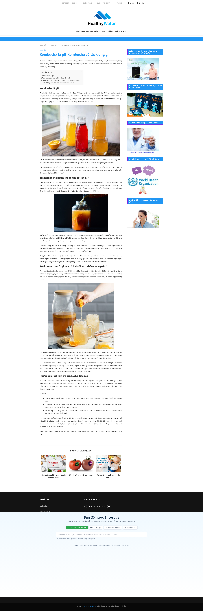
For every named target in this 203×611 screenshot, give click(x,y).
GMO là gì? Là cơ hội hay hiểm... (81, 475)
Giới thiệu (65, 3)
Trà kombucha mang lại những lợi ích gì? (56, 78)
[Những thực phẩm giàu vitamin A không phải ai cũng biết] (53, 463)
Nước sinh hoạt (103, 3)
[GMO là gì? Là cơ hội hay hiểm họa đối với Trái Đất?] (81, 463)
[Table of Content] (80, 72)
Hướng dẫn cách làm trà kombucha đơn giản (60, 83)
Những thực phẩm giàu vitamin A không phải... (53, 476)
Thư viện (118, 3)
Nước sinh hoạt (45, 511)
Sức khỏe (76, 3)
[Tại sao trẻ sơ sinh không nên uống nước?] (108, 463)
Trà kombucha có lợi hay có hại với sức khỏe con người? (61, 80)
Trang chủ (43, 45)
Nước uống (87, 3)
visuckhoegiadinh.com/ (101, 608)
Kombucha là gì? (48, 76)
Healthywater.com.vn (89, 606)
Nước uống (44, 506)
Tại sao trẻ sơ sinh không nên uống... (108, 476)
